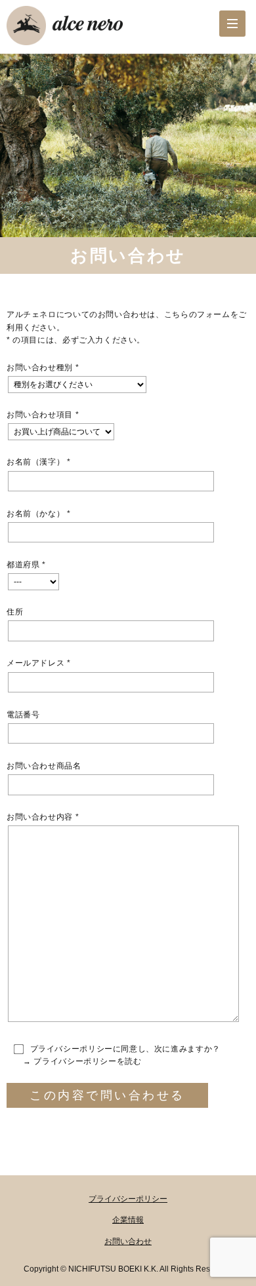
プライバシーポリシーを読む (87, 1061)
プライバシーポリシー (128, 1198)
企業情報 (128, 1219)
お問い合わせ (128, 1241)
